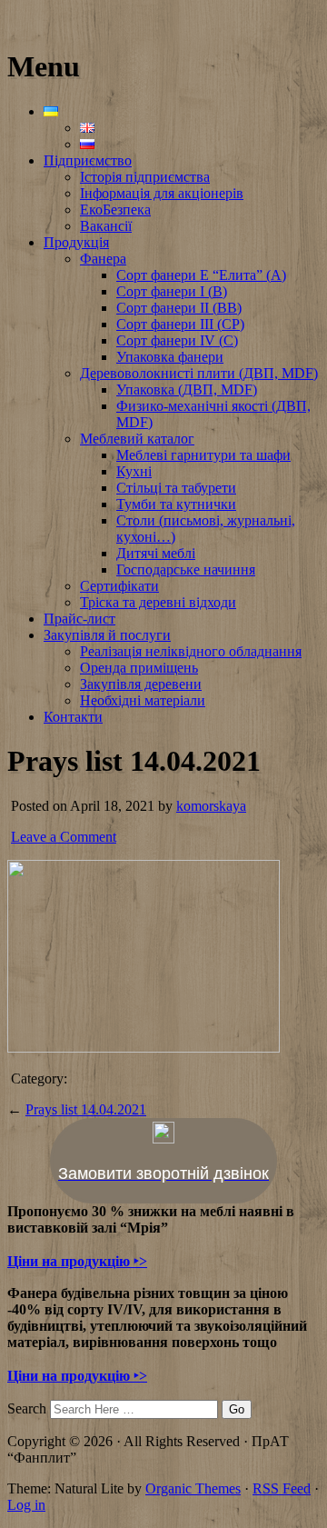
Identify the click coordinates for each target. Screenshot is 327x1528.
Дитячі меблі (155, 553)
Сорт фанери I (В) (171, 291)
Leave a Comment (63, 836)
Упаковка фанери (169, 357)
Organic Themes (193, 1488)
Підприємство (88, 160)
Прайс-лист (79, 618)
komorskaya (211, 806)
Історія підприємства (145, 177)
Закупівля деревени (141, 684)
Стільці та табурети (176, 487)
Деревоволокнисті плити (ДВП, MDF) (199, 373)
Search (26, 1408)
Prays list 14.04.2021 (85, 1109)
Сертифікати (119, 586)
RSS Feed (282, 1488)
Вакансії (106, 226)
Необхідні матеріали (142, 700)
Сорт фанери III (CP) (180, 324)
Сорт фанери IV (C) (177, 340)
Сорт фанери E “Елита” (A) (201, 275)
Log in (26, 1505)
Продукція (76, 242)
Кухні (134, 471)
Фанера (103, 258)
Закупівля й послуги (107, 635)
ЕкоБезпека (115, 209)
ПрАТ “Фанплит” (62, 22)
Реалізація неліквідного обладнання (191, 651)
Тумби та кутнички (176, 504)
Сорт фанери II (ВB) (179, 307)
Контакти (73, 716)
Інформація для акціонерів (161, 193)
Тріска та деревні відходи (158, 602)
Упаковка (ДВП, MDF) (186, 389)
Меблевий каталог (137, 438)
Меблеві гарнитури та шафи (203, 455)
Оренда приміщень (139, 667)
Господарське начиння (185, 569)
